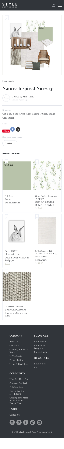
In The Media (16, 359)
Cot (4, 113)
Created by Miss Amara (25, 96)
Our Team (14, 348)
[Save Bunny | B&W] (6, 217)
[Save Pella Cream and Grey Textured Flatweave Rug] (37, 217)
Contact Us (15, 423)
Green (24, 113)
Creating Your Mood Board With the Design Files (19, 409)
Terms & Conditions (20, 367)
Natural (40, 113)
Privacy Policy (17, 363)
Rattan (20, 117)
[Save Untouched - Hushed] (6, 272)
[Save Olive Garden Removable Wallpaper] (37, 162)
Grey (12, 117)
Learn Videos (41, 366)
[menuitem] (54, 5)
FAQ (36, 370)
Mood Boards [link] (8, 81)
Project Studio (41, 355)
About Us (14, 344)
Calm (32, 113)
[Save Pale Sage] (6, 162)
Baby (10, 113)
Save (7, 131)
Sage (17, 113)
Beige (5, 117)
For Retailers (40, 344)
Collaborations (17, 395)
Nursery (50, 113)
